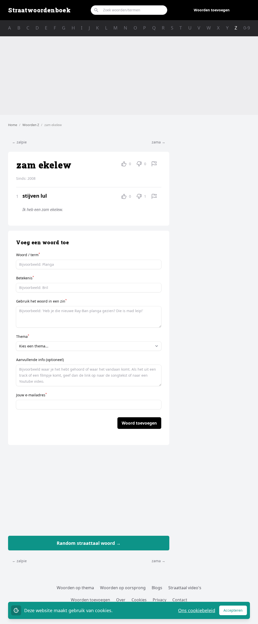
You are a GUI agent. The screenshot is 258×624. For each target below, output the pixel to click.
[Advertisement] (129, 75)
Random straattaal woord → (89, 543)
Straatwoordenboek (39, 10)
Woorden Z (30, 125)
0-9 (246, 28)
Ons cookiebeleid (196, 610)
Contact (179, 600)
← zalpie (19, 142)
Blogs (157, 587)
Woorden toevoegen (212, 10)
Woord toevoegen (139, 423)
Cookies (139, 600)
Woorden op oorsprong (123, 587)
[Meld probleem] (154, 164)
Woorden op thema (75, 587)
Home (12, 125)
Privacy (159, 600)
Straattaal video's (184, 587)
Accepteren (235, 611)
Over (120, 600)
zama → (158, 142)
